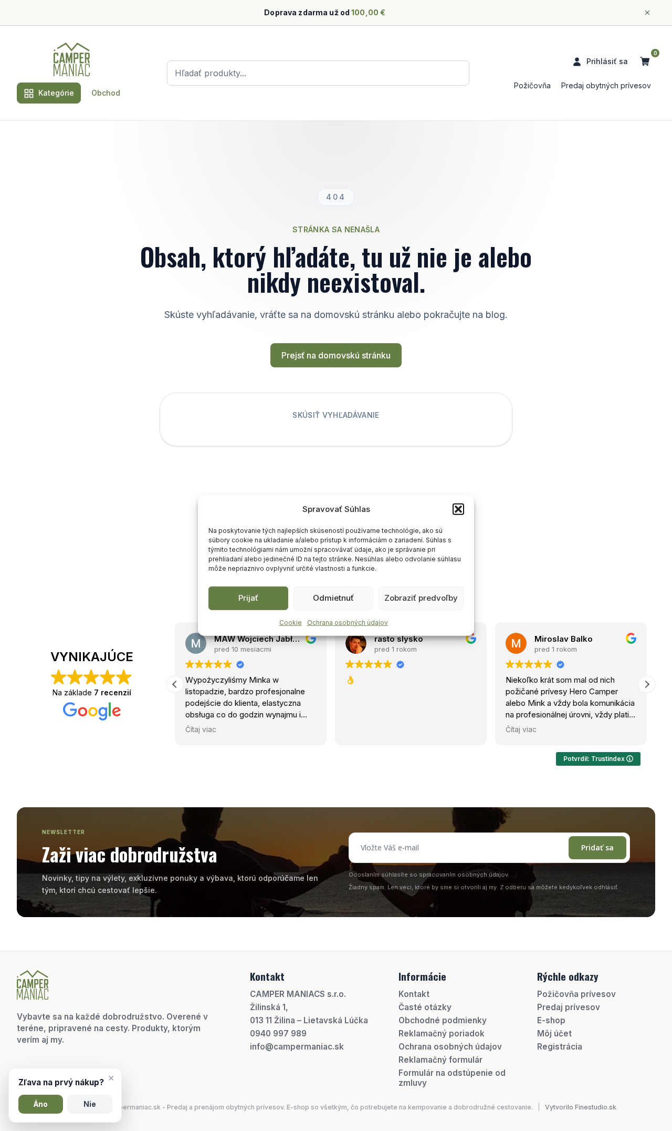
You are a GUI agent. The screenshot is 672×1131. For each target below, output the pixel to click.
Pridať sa (597, 847)
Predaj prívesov (568, 1007)
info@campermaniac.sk (297, 1047)
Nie (89, 1104)
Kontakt (413, 994)
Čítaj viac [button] (200, 729)
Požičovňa (532, 85)
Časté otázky (425, 1007)
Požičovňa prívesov (576, 994)
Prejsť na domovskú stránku (336, 355)
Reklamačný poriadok (441, 1034)
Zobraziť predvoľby (421, 598)
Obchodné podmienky (442, 1020)
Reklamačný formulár (440, 1060)
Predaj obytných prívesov (606, 85)
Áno (41, 1104)
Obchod (105, 92)
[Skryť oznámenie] (647, 12)
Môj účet (554, 1034)
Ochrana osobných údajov (347, 622)
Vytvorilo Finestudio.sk (580, 1107)
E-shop (551, 1020)
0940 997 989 (278, 1034)
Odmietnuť (333, 598)
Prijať (248, 598)
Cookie (290, 622)
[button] (458, 509)
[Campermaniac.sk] (72, 59)
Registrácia (559, 1047)
